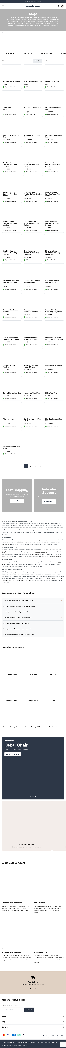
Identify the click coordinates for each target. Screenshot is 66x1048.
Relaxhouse (14, 1045)
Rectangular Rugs (41, 552)
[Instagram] (48, 1035)
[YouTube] (62, 1035)
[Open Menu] (3, 6)
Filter (38, 61)
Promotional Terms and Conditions (25, 1042)
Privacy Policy (40, 1042)
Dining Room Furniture (9, 580)
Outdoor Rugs (6, 544)
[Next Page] (40, 466)
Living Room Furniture (56, 578)
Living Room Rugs (41, 540)
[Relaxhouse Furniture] (33, 6)
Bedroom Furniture (25, 580)
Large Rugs (35, 554)
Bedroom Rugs (23, 542)
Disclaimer (48, 1042)
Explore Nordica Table (13, 754)
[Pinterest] (53, 1035)
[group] (27, 826)
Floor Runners (57, 556)
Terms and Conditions (8, 1042)
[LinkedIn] (58, 1035)
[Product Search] (58, 6)
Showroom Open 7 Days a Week (33, 1)
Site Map (54, 1042)
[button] (30, 796)
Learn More (16, 501)
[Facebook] (44, 1035)
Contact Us (48, 501)
